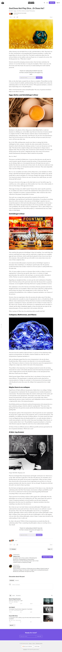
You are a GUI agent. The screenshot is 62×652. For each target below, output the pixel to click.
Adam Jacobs (18, 620)
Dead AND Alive (13, 616)
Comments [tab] (12, 580)
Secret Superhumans (15, 599)
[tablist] (14, 580)
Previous (14, 549)
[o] (48, 618)
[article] (31, 601)
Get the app (37, 646)
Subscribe (52, 2)
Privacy (30, 643)
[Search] (44, 2)
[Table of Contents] (1, 326)
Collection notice (39, 643)
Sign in (58, 2)
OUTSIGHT (12, 607)
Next (49, 549)
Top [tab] (10, 595)
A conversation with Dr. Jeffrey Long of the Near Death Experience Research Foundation (24, 618)
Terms (33, 643)
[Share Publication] (47, 2)
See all (11, 625)
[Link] (7, 95)
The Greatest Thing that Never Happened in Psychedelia (20, 609)
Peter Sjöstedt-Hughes (18, 610)
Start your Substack (28, 646)
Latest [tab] (13, 595)
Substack (25, 649)
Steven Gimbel (24, 13)
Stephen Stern (16, 13)
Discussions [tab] (18, 595)
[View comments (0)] (14, 17)
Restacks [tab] (17, 580)
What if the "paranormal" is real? (16, 600)
